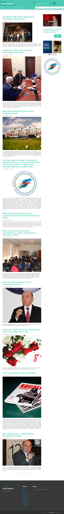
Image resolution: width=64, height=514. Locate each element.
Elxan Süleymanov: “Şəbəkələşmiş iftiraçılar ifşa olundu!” (18, 435)
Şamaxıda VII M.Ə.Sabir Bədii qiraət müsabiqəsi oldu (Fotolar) (18, 18)
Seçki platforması (26, 494)
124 (29, 473)
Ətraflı (58, 36)
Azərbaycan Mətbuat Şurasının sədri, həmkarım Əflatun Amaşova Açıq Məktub (52, 31)
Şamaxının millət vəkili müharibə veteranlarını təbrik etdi (17, 51)
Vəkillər (24, 498)
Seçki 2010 (25, 492)
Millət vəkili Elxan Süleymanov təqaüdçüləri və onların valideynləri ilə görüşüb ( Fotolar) (19, 233)
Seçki (8, 8)
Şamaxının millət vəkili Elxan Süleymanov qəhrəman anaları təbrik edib (21, 331)
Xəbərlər (3, 8)
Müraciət (24, 501)
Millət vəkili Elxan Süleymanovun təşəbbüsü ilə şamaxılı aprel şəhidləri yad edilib (21, 215)
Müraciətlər (25, 495)
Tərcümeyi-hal (26, 497)
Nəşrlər (22, 8)
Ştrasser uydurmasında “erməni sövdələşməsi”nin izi (17, 283)
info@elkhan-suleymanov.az (41, 489)
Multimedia (15, 8)
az (54, 3)
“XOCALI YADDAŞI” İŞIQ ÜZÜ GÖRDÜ (19, 373)
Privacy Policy (57, 512)
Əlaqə (37, 2)
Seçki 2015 (25, 500)
